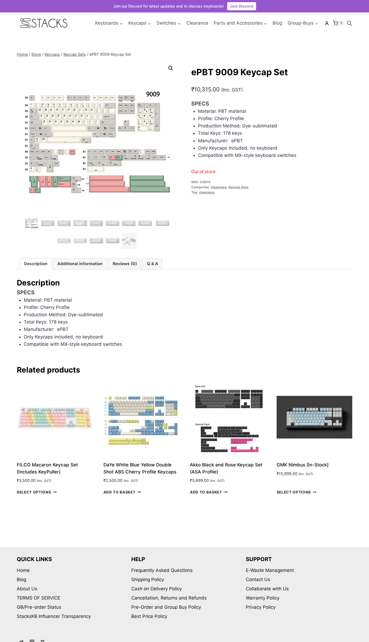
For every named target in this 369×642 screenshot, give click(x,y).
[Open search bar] (349, 23)
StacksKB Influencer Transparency (54, 616)
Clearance (197, 23)
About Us (27, 588)
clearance (206, 192)
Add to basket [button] (119, 492)
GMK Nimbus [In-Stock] (302, 464)
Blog (277, 23)
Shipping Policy (147, 579)
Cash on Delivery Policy (156, 588)
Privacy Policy (261, 607)
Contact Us (258, 579)
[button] (171, 68)
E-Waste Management (270, 570)
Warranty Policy (262, 598)
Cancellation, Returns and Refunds (169, 598)
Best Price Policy (149, 616)
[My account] (327, 23)
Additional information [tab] (80, 263)
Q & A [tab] (152, 263)
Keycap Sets (239, 187)
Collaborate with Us (267, 588)
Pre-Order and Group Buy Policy (166, 607)
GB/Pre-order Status (39, 607)
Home (23, 570)
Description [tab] (36, 263)
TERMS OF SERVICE (38, 598)
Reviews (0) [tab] (125, 263)
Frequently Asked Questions (162, 570)
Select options (34, 492)
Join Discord (241, 6)
